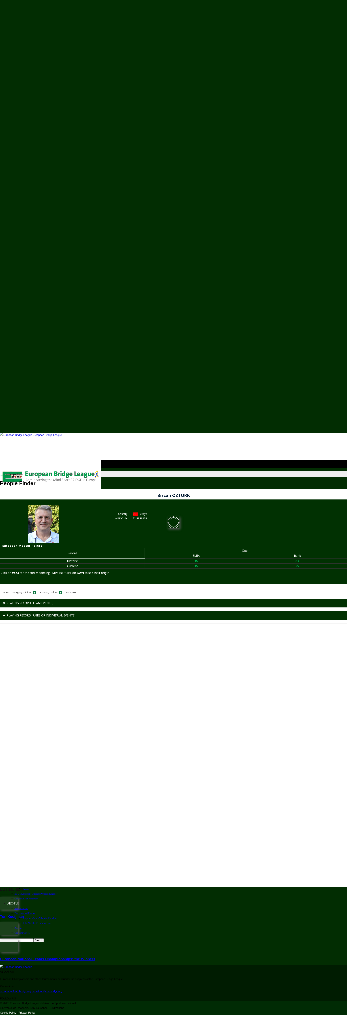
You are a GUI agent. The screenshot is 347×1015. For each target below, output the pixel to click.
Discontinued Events (24, 913)
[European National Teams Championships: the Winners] (9, 951)
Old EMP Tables (22, 932)
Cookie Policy (8, 1012)
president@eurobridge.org (47, 991)
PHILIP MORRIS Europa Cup (36, 923)
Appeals (18, 928)
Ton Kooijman (12, 917)
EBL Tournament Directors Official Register (35, 893)
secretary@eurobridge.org (15, 991)
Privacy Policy (26, 1012)
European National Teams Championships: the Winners (47, 959)
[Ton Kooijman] (9, 908)
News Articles (21, 908)
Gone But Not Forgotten (26, 898)
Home (4, 474)
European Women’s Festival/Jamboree (40, 918)
